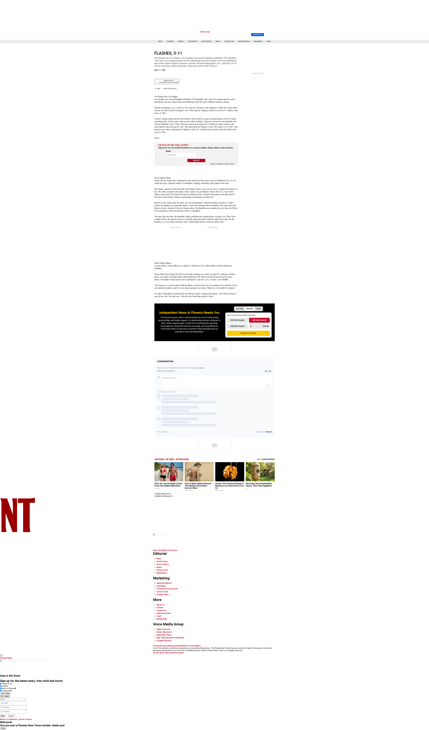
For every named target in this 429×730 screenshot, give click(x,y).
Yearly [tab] (258, 309)
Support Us (257, 34)
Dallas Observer (163, 629)
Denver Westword (164, 632)
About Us (160, 605)
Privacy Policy (162, 594)
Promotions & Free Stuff (167, 589)
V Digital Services (164, 641)
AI (183, 646)
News (160, 41)
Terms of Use (162, 592)
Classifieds (161, 586)
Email (169, 151)
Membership (162, 619)
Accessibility (177, 646)
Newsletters (258, 41)
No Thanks (5, 696)
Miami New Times (164, 635)
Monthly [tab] (249, 309)
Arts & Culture (206, 41)
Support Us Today (248, 333)
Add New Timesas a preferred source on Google (168, 81)
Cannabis (170, 41)
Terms (227, 164)
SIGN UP (196, 160)
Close (3, 728)
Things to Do (7, 684)
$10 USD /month (237, 320)
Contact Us (161, 610)
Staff (159, 616)
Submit (11, 716)
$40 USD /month (237, 326)
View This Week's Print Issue (165, 550)
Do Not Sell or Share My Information (168, 653)
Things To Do (229, 41)
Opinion (181, 41)
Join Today (5, 693)
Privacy (232, 164)
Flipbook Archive (164, 613)
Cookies (168, 646)
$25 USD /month (259, 320)
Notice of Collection (217, 164)
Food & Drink (192, 41)
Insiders (5, 686)
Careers (160, 608)
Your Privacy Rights (192, 646)
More (269, 41)
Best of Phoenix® (9, 688)
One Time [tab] (239, 309)
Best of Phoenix (243, 41)
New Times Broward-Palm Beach (170, 638)
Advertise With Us (164, 583)
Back (3, 716)
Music (218, 41)
